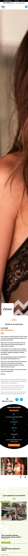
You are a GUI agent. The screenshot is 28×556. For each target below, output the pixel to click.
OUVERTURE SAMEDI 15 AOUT (10, 549)
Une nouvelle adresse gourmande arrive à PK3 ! (11, 536)
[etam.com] (14, 424)
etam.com (14, 427)
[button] (26, 7)
